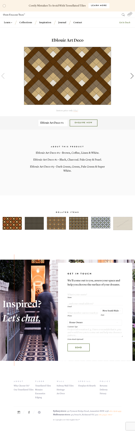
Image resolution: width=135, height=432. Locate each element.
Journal (62, 22)
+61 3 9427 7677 (105, 415)
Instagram (20, 412)
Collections (25, 22)
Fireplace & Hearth (87, 386)
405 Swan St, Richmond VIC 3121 (84, 415)
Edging (38, 398)
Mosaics (39, 390)
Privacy (103, 394)
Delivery (104, 390)
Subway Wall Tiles (65, 386)
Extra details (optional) (75, 339)
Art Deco (61, 394)
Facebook (30, 412)
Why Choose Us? (21, 386)
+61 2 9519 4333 (115, 411)
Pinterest (41, 412)
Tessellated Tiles (43, 386)
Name (70, 297)
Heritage (61, 390)
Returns (103, 386)
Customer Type (73, 327)
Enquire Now (83, 123)
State (102, 315)
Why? (75, 111)
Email (70, 306)
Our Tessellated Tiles (23, 390)
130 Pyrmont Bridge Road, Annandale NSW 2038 (88, 411)
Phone (70, 316)
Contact (77, 22)
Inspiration (45, 22)
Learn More (99, 6)
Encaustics (40, 394)
